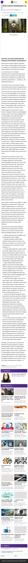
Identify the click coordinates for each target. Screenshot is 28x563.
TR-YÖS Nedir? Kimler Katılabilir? (19, 414)
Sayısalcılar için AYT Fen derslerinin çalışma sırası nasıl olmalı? (20, 398)
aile (6, 365)
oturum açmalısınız (15, 548)
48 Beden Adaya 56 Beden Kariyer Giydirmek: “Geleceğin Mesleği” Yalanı (7, 519)
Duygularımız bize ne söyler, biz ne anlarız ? (19, 466)
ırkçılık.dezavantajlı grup (5, 367)
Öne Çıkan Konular (9, 12)
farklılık (20, 365)
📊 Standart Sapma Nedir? (19, 500)
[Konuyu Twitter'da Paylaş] (13, 15)
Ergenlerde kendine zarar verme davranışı (20, 483)
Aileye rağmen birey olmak (7, 534)
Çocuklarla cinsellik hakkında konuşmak (19, 449)
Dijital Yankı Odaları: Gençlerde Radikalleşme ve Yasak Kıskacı (6, 484)
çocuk (14, 365)
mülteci (12, 367)
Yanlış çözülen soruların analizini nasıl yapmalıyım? (19, 536)
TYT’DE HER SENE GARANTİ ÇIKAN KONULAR (7, 449)
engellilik (17, 365)
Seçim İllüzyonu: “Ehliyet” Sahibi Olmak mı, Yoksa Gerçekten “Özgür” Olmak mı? (7, 398)
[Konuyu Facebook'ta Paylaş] (11, 15)
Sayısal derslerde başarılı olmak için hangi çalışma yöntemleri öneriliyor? (7, 415)
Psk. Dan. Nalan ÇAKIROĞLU (19, 374)
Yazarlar (14, 12)
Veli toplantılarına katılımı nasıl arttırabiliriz (7, 431)
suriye (15, 367)
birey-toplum (9, 365)
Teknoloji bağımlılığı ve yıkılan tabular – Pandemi (20, 431)
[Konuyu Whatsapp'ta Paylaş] (16, 15)
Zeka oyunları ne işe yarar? (6, 466)
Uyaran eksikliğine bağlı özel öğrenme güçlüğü (6, 500)
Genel (8, 9)
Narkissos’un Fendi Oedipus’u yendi (18, 518)
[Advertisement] (14, 45)
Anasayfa (4, 9)
